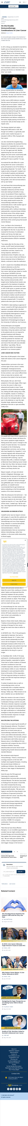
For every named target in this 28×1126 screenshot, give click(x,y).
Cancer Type (12, 6)
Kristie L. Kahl (7, 948)
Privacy (14, 1064)
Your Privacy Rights (14, 1069)
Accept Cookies (14, 584)
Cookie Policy (15, 572)
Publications (5, 883)
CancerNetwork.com (14, 1056)
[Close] (25, 540)
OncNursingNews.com (14, 1061)
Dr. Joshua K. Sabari (8, 1006)
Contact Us (14, 1054)
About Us (14, 1049)
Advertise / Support (14, 1050)
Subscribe (20, 871)
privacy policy (7, 875)
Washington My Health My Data (14, 1068)
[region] (14, 563)
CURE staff (6, 1035)
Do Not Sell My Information (14, 1066)
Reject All (14, 580)
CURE (2, 18)
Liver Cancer (12, 883)
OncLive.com (14, 1059)
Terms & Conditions (14, 1063)
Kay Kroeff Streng (8, 919)
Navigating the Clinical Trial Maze (8, 856)
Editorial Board (14, 1052)
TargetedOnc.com (14, 1057)
